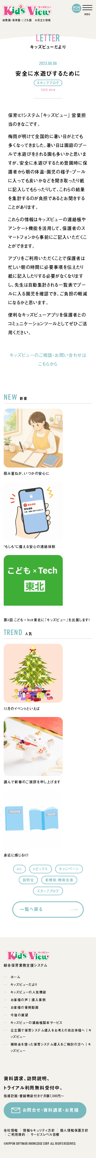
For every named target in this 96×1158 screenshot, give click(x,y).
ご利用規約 (16, 1134)
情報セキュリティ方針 (39, 1130)
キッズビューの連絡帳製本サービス (36, 1022)
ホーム (15, 977)
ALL (19, 868)
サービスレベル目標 (45, 1134)
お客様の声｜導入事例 (28, 999)
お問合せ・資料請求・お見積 (50, 1110)
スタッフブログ (48, 891)
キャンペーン (69, 868)
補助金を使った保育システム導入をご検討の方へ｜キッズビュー (51, 1047)
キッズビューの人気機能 (28, 992)
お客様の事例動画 (25, 1007)
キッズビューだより (24, 984)
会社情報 (11, 1130)
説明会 (28, 880)
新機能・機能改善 (59, 880)
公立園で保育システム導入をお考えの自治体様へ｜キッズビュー (51, 1033)
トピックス (40, 868)
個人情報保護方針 (74, 1130)
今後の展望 (19, 1015)
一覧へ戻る (31, 909)
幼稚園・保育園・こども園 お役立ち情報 (26, 20)
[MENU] (87, 10)
